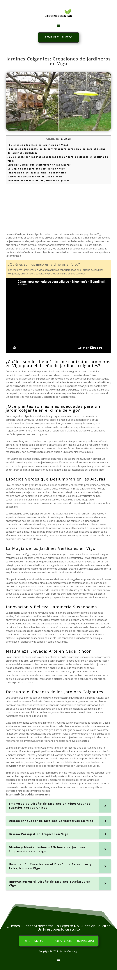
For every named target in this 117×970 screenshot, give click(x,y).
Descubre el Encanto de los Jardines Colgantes (38, 180)
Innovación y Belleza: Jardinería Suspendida (36, 172)
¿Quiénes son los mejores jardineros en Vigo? (37, 144)
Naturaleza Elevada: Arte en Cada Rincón (34, 176)
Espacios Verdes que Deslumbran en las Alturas (39, 164)
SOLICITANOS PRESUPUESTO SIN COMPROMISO (59, 941)
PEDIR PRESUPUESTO (58, 37)
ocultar (65, 138)
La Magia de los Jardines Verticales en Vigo (36, 168)
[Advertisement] (58, 208)
